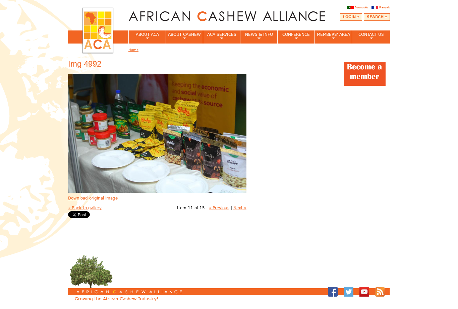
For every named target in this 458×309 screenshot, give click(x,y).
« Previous (219, 208)
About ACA (143, 36)
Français (384, 7)
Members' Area (332, 36)
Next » (239, 208)
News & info (256, 36)
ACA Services (219, 36)
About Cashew (183, 36)
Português (361, 7)
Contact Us (368, 36)
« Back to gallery (85, 208)
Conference (293, 36)
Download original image (93, 198)
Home (133, 50)
